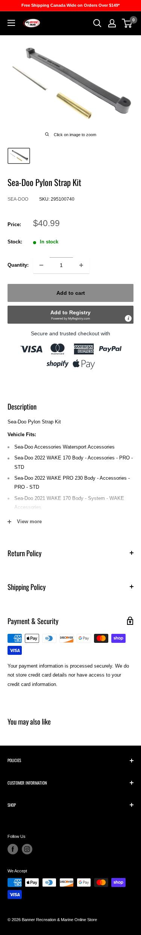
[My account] (112, 23)
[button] (70, 315)
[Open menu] (11, 23)
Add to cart (70, 293)
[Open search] (97, 23)
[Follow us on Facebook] (13, 849)
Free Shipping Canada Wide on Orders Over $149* (70, 5)
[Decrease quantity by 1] (41, 265)
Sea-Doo (18, 199)
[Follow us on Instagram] (27, 849)
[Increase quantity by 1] (81, 265)
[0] (127, 23)
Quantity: (18, 265)
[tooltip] (128, 318)
